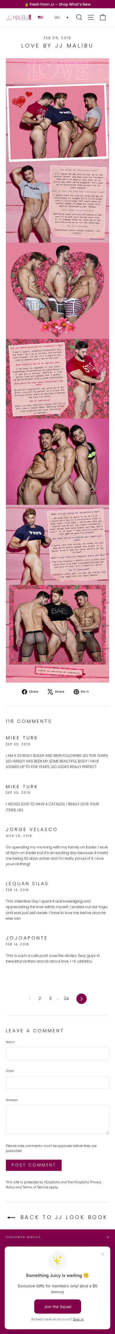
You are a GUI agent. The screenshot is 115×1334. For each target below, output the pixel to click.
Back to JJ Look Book (62, 1217)
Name (10, 1042)
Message (12, 1100)
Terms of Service (35, 1187)
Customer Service (23, 1237)
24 (66, 999)
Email (10, 1071)
